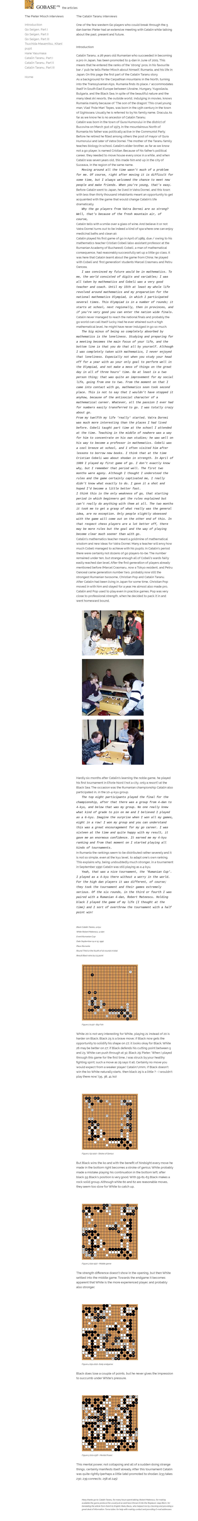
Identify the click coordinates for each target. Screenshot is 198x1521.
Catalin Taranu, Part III (40, 67)
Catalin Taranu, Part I (39, 58)
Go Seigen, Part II (37, 34)
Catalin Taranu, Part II (39, 62)
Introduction (33, 24)
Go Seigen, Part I (36, 29)
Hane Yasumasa (35, 53)
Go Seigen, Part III (37, 39)
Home (29, 77)
